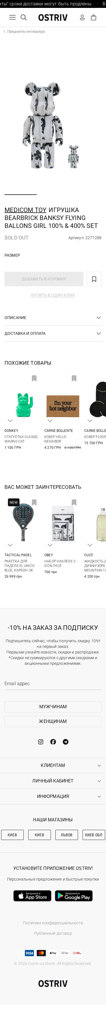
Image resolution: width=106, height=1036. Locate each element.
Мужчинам (53, 706)
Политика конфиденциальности (53, 923)
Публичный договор (53, 933)
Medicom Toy (25, 210)
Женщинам (53, 721)
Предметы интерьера (26, 31)
